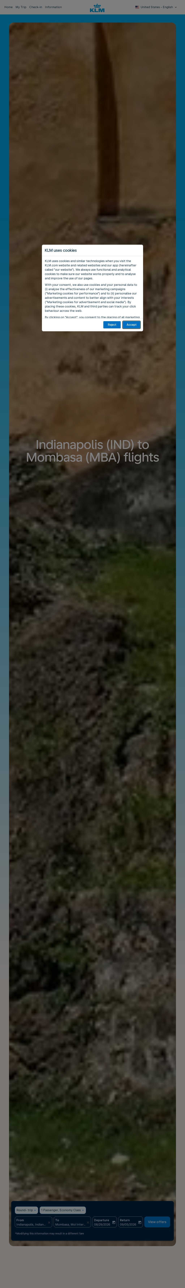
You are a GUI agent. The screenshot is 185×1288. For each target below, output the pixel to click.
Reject (112, 324)
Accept (132, 324)
